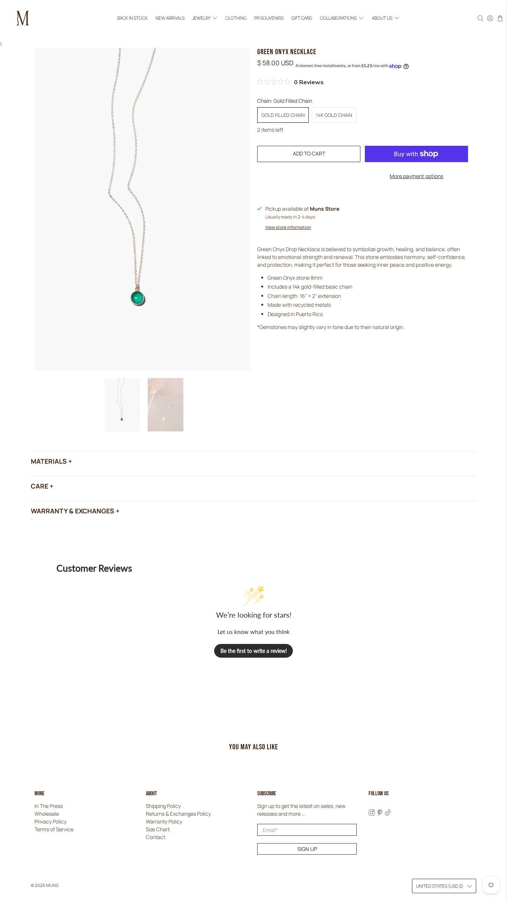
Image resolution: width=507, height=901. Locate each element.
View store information (288, 227)
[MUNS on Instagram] (372, 813)
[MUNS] (22, 18)
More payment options (416, 176)
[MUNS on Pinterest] (380, 813)
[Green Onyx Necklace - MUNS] (142, 209)
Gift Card (301, 18)
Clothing (235, 18)
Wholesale (47, 813)
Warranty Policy (164, 821)
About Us (382, 18)
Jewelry (201, 18)
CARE (39, 485)
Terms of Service (54, 829)
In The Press (49, 805)
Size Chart (158, 829)
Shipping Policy (163, 805)
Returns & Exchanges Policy (178, 813)
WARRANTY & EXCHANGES (72, 510)
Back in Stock (132, 18)
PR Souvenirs (269, 18)
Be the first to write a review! (253, 651)
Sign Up (307, 848)
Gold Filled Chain (283, 115)
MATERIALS (49, 461)
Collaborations (338, 18)
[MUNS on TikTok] (388, 813)
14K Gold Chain (334, 115)
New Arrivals (170, 18)
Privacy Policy (50, 821)
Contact (155, 837)
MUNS (52, 885)
